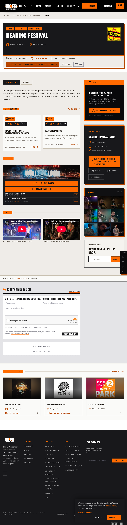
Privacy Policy (72, 446)
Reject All (99, 517)
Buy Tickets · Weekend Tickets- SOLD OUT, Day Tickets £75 (32, 64)
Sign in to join (74, 291)
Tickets (89, 6)
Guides (60, 6)
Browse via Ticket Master (42, 183)
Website (96, 171)
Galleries (28, 459)
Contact (49, 454)
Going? (66, 64)
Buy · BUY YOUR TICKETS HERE (59, 413)
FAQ (46, 497)
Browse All (118, 371)
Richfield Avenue (39, 45)
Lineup (26, 82)
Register (108, 6)
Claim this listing (21, 278)
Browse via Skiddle (41, 189)
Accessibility (72, 470)
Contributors (52, 450)
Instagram (96, 177)
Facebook (112, 171)
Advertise (49, 459)
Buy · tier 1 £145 (12, 413)
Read (35, 147)
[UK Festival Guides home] (11, 441)
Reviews (49, 6)
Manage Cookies (73, 454)
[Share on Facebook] (122, 261)
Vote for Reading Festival (104, 110)
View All (119, 192)
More (71, 5)
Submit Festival (52, 463)
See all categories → (107, 115)
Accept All (113, 517)
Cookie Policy (72, 450)
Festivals (25, 5)
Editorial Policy (73, 466)
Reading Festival (33, 16)
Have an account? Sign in (20, 334)
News (38, 6)
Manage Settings (85, 512)
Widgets (49, 493)
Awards (27, 463)
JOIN (115, 259)
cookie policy (111, 506)
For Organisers (52, 467)
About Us (49, 446)
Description (12, 82)
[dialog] (100, 511)
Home (6, 16)
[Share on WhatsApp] (122, 266)
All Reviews (74, 109)
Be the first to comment (63, 58)
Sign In (120, 6)
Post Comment (70, 334)
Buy (76, 195)
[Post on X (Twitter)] (122, 256)
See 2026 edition (39, 58)
